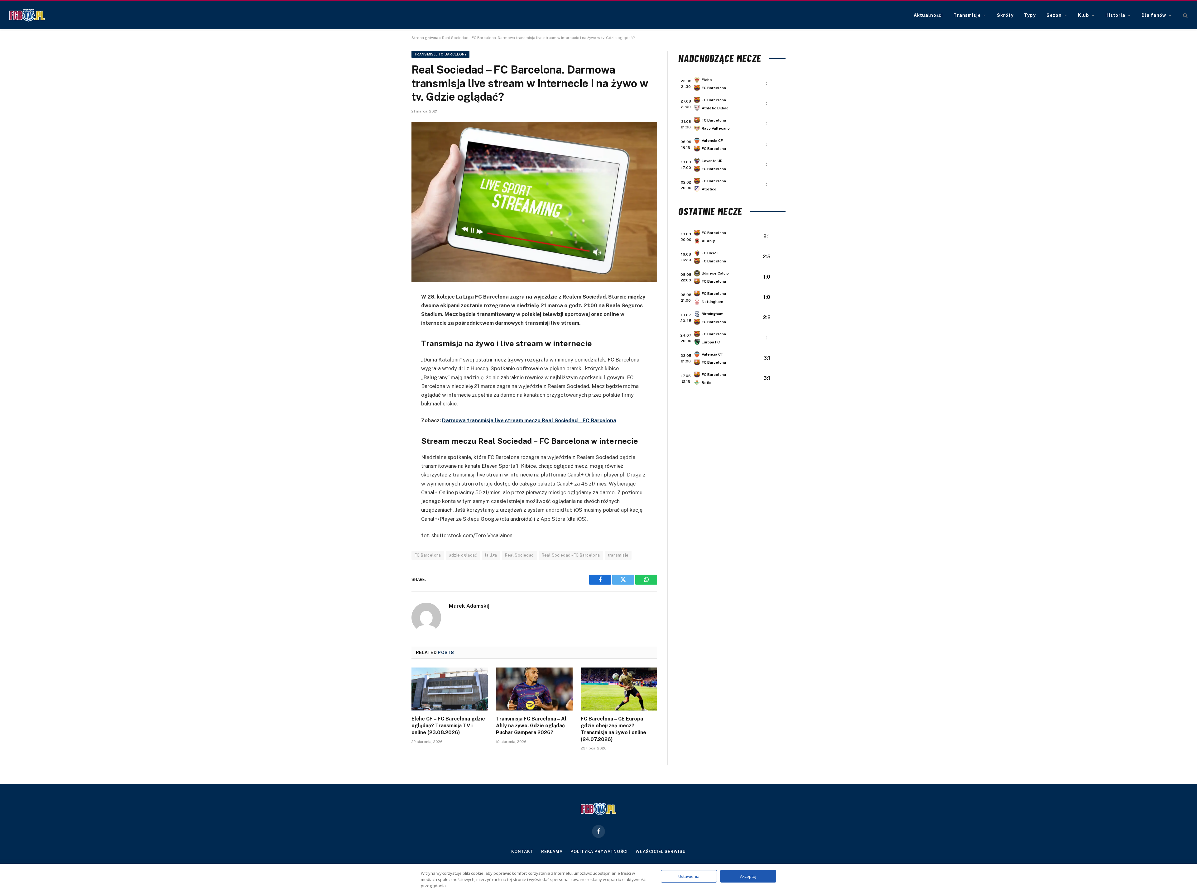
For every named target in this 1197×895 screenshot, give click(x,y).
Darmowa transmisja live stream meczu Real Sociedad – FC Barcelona (529, 420)
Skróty (1005, 15)
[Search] (1185, 15)
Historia (1115, 15)
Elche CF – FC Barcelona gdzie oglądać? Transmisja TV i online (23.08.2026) (448, 725)
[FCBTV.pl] (27, 15)
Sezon (1054, 15)
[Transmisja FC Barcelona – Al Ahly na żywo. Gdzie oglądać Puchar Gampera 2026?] (534, 689)
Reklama (552, 851)
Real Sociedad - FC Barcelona (571, 555)
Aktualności (928, 15)
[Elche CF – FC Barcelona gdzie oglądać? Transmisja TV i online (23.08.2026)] (449, 689)
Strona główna (424, 38)
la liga (491, 555)
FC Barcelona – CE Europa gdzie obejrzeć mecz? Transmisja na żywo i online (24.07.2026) (613, 729)
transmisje (618, 555)
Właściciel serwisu (660, 851)
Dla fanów (1154, 15)
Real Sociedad (519, 555)
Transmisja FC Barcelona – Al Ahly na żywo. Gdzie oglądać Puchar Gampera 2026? (531, 725)
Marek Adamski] (469, 606)
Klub (1083, 15)
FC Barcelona (428, 555)
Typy (1030, 15)
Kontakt (522, 851)
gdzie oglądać (463, 555)
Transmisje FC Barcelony (440, 54)
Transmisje (967, 15)
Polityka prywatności (599, 851)
